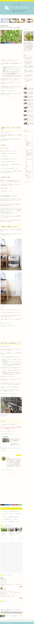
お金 (29, 164)
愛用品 (29, 166)
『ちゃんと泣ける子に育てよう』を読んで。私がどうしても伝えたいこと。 (29, 75)
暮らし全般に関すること (29, 159)
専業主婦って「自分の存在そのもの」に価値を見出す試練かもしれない (29, 67)
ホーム (5, 15)
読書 (29, 168)
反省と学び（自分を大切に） (29, 151)
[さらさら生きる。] (17, 14)
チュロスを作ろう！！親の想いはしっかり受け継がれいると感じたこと (12, 514)
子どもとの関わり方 (29, 152)
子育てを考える (29, 155)
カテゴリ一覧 (21, 15)
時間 (29, 165)
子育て (29, 148)
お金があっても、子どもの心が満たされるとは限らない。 (11, 511)
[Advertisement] (11, 52)
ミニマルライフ (29, 157)
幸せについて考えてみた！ (29, 146)
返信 (21, 586)
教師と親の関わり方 (29, 154)
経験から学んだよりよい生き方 (29, 142)
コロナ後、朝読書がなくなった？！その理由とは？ (10, 519)
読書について (29, 170)
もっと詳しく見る (27, 51)
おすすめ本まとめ (29, 172)
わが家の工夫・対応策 (29, 153)
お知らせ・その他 (29, 174)
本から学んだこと (29, 171)
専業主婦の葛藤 (29, 143)
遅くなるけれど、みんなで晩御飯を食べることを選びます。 (11, 521)
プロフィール (13, 15)
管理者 (29, 175)
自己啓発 (5, 620)
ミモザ (28, 59)
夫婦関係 (29, 144)
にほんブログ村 (3, 450)
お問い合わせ (29, 15)
